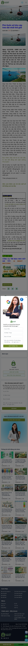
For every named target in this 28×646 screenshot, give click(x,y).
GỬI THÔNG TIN (13, 346)
